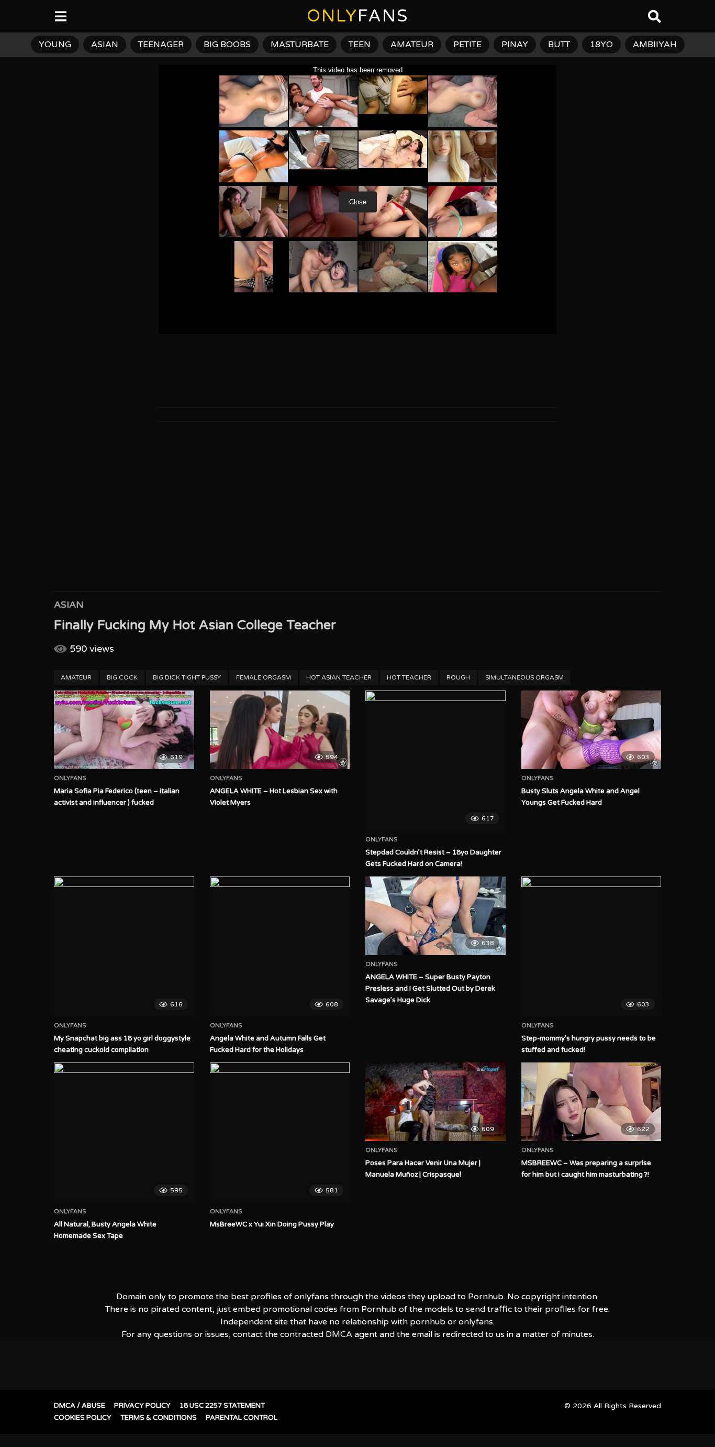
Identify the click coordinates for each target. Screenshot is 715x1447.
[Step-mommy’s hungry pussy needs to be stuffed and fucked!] (591, 946)
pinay (514, 44)
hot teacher (409, 677)
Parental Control (241, 1417)
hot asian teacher (339, 677)
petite (467, 44)
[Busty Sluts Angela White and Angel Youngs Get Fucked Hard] (591, 729)
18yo (601, 44)
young (55, 44)
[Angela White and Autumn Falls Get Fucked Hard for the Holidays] (280, 946)
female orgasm (263, 677)
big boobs (227, 44)
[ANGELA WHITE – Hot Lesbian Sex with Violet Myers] (280, 729)
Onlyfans (70, 778)
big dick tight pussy (187, 677)
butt (559, 44)
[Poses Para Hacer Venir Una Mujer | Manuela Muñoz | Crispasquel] (435, 1101)
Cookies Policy (82, 1417)
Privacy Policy (142, 1405)
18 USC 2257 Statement (222, 1405)
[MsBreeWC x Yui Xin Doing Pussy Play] (280, 1132)
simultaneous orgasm (524, 677)
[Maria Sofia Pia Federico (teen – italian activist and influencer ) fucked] (124, 729)
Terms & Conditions (158, 1417)
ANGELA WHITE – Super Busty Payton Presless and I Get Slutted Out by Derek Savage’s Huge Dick (430, 988)
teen (360, 44)
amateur (411, 44)
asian (104, 44)
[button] (16, 15)
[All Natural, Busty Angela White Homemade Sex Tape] (124, 1132)
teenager (161, 44)
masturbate (300, 44)
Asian (69, 604)
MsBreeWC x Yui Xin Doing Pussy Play (272, 1224)
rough (458, 677)
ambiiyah (655, 44)
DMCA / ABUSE (79, 1405)
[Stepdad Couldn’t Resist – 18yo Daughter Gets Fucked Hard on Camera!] (435, 760)
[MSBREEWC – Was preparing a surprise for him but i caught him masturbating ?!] (591, 1101)
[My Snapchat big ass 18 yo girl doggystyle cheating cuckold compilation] (124, 946)
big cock (122, 677)
